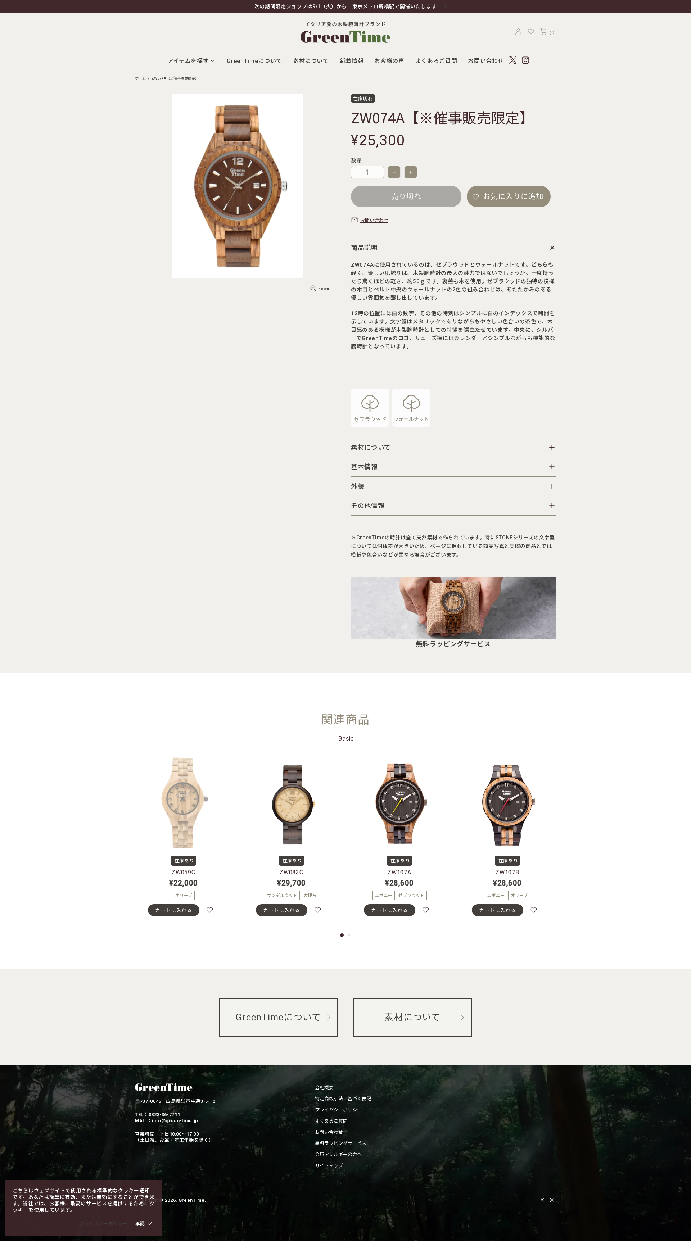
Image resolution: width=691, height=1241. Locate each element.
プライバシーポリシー (338, 1110)
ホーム (140, 78)
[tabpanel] (184, 843)
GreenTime (345, 31)
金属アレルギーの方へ (338, 1154)
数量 (356, 161)
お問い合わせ (329, 1132)
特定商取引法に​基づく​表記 (343, 1098)
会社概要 (324, 1087)
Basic (345, 738)
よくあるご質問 (331, 1121)
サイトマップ (329, 1165)
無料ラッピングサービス (453, 644)
